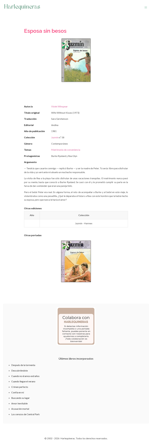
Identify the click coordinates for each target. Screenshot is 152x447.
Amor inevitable (19, 403)
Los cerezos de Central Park (25, 414)
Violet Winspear (59, 106)
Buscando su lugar (20, 397)
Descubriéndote (19, 370)
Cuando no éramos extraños (25, 376)
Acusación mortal (20, 408)
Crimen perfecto (19, 386)
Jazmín (54, 137)
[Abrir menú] (145, 7)
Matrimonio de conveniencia (65, 149)
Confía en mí (17, 392)
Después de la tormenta (23, 365)
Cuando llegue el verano (23, 381)
